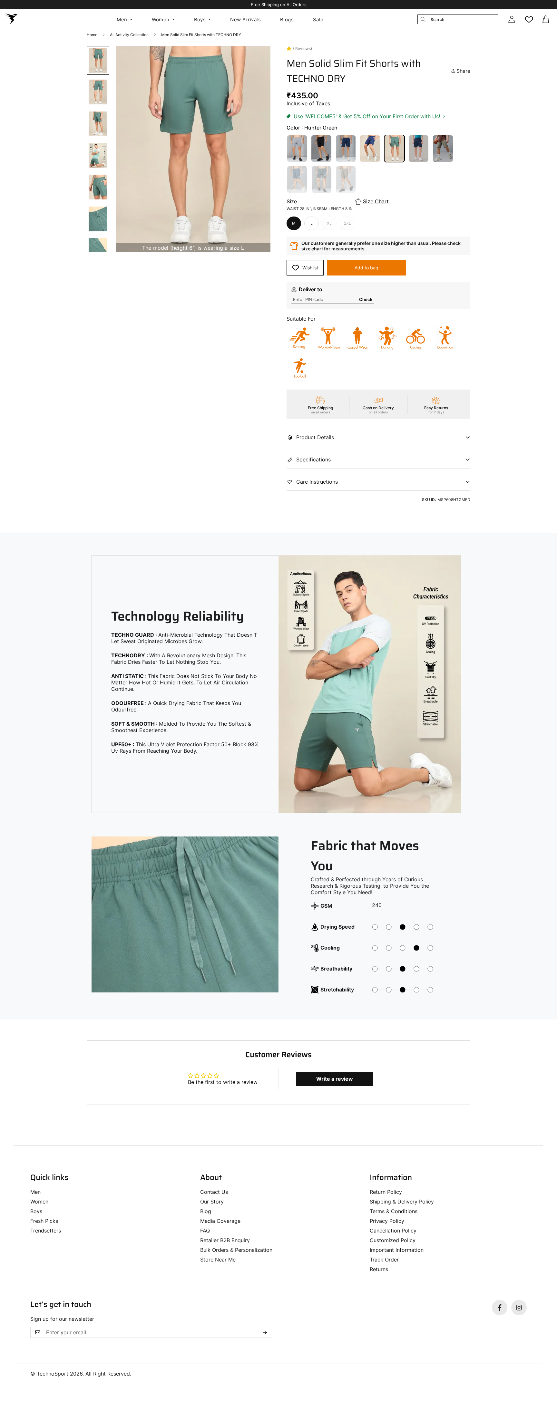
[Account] (511, 19)
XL (329, 223)
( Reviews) (302, 48)
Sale (318, 19)
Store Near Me (218, 1259)
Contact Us (214, 1192)
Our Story (212, 1201)
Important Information (397, 1250)
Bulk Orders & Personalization (236, 1250)
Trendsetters (45, 1230)
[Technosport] (11, 19)
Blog (205, 1211)
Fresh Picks (44, 1221)
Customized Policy (392, 1240)
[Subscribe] (265, 1332)
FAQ (205, 1230)
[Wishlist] (529, 19)
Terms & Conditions (393, 1211)
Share (463, 71)
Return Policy (386, 1192)
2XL (347, 223)
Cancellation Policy (393, 1230)
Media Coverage (220, 1221)
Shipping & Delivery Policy (402, 1201)
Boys (200, 19)
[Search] (423, 19)
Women (161, 19)
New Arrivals (245, 19)
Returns (379, 1269)
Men (122, 19)
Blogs (287, 19)
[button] (546, 19)
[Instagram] (519, 1307)
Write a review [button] (334, 1079)
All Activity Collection (129, 34)
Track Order (384, 1259)
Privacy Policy (387, 1221)
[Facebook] (499, 1307)
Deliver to (310, 289)
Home (92, 34)
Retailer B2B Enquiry (225, 1240)
